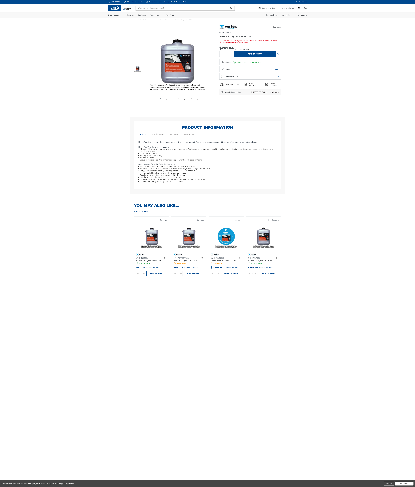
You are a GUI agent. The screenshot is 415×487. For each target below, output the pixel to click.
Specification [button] (157, 134)
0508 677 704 (115, 2)
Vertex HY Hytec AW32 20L (260, 261)
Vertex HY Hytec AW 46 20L (148, 261)
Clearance (130, 15)
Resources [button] (189, 134)
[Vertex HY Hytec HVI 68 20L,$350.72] (189, 238)
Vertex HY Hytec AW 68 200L (224, 261)
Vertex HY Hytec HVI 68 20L (186, 261)
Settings (389, 483)
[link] (228, 27)
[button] (287, 8)
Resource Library (272, 15)
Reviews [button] (174, 134)
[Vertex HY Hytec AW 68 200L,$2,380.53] (226, 238)
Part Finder (170, 15)
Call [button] (258, 92)
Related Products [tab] (141, 212)
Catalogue (142, 15)
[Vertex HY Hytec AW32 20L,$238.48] (263, 238)
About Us (286, 15)
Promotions (155, 15)
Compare (277, 27)
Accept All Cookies (404, 483)
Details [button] (142, 134)
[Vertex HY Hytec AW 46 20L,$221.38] (151, 238)
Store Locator (302, 15)
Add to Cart (157, 273)
